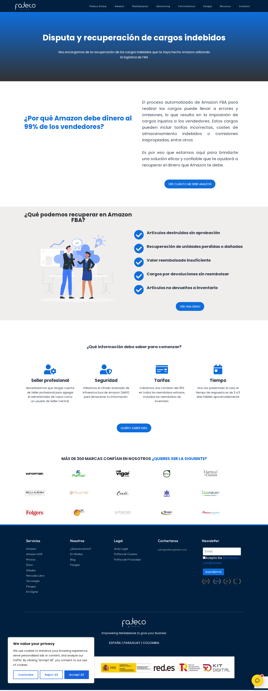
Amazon (119, 6)
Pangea (207, 6)
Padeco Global (98, 6)
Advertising (163, 6)
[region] (51, 660)
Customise (25, 675)
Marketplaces (140, 6)
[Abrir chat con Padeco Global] (257, 680)
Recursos (225, 6)
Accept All (76, 675)
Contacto (244, 6)
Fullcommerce (186, 6)
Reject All (51, 675)
